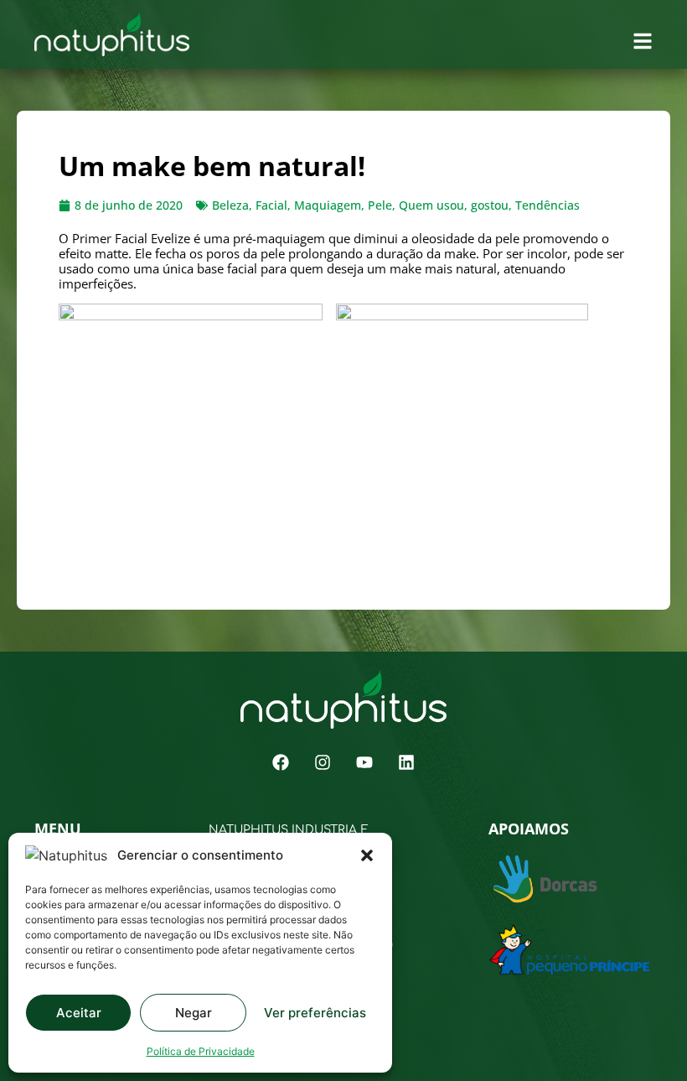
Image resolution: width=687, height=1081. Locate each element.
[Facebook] (280, 762)
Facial (271, 205)
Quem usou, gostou (454, 205)
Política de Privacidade (201, 1051)
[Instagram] (322, 762)
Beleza (230, 205)
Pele (380, 205)
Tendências (547, 205)
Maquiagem (327, 205)
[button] (367, 855)
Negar (193, 1013)
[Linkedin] (406, 762)
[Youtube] (364, 762)
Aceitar (78, 1013)
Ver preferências (315, 1013)
